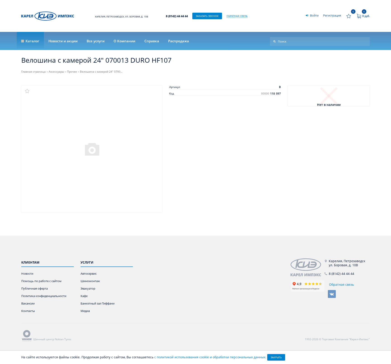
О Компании (124, 41)
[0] (348, 16)
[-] (307, 267)
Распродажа (178, 41)
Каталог (32, 41)
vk (332, 294)
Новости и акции (63, 41)
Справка (151, 41)
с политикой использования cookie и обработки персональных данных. (210, 357)
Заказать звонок (207, 16)
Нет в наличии (329, 105)
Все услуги (96, 41)
